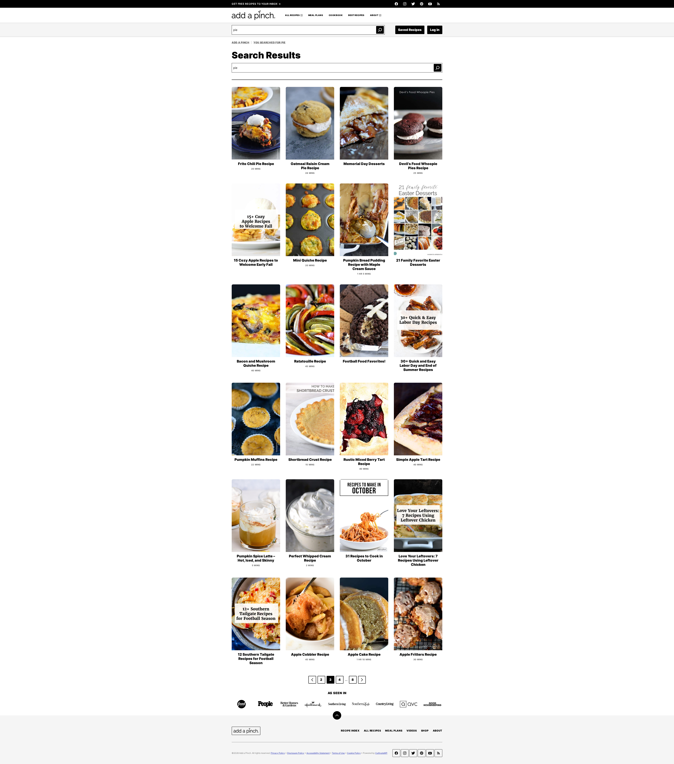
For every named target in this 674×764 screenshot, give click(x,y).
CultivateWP (381, 753)
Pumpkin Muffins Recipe (255, 459)
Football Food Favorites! (364, 361)
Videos (412, 730)
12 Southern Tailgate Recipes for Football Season (256, 658)
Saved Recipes (410, 30)
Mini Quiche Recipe (310, 260)
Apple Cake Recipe (364, 654)
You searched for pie (269, 42)
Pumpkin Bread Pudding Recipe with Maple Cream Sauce (364, 264)
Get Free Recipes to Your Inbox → (256, 3)
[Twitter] (413, 4)
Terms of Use (338, 753)
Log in (435, 30)
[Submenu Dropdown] (301, 15)
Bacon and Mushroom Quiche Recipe (256, 363)
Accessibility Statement (318, 753)
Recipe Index (350, 730)
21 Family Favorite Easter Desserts (418, 262)
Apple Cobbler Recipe (310, 654)
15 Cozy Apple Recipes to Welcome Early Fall (256, 262)
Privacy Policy (278, 753)
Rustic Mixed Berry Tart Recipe (364, 461)
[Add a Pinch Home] (253, 15)
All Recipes (292, 15)
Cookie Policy (354, 753)
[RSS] (438, 4)
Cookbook (336, 15)
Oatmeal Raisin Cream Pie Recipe (310, 166)
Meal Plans (315, 15)
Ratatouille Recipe (310, 361)
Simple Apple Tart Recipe (418, 459)
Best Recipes (356, 15)
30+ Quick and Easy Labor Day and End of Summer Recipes (418, 365)
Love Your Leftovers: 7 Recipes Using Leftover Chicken (418, 560)
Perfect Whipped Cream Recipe (310, 558)
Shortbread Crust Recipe (310, 459)
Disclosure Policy (295, 753)
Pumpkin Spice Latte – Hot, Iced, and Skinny (256, 558)
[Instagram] (405, 4)
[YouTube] (430, 4)
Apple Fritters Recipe (418, 654)
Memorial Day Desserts (364, 164)
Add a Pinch (240, 42)
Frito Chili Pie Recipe (256, 164)
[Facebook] (396, 4)
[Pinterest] (421, 4)
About (374, 15)
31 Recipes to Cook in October (364, 558)
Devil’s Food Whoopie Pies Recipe (418, 166)
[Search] (380, 30)
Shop (425, 730)
